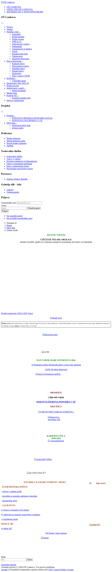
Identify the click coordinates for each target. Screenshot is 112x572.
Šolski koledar (18, 37)
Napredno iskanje (8, 565)
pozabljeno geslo (10, 519)
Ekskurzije (16, 73)
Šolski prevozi (13, 86)
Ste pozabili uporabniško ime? (20, 218)
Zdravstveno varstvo (21, 44)
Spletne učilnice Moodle (17, 179)
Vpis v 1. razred (13, 159)
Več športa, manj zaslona (56, 533)
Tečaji (14, 51)
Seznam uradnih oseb (21, 98)
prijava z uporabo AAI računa (16, 510)
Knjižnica (11, 78)
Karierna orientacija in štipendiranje (22, 161)
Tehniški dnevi (18, 68)
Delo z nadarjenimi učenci (18, 166)
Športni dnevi (18, 71)
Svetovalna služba (14, 156)
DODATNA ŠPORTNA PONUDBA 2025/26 (32, 118)
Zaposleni (16, 34)
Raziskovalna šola (20, 54)
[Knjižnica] (16, 79)
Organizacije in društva (22, 49)
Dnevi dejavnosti (14, 61)
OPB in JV (17, 41)
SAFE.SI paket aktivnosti (56, 369)
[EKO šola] (16, 123)
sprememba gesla (9, 501)
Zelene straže (17, 128)
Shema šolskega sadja (16, 141)
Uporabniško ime (8, 203)
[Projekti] (14, 116)
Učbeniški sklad (19, 81)
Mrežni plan (12, 93)
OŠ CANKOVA (14, 7)
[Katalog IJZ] (18, 96)
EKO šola (11, 123)
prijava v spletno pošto (12, 491)
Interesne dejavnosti (20, 59)
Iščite (3, 557)
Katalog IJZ (12, 95)
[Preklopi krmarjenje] (2, 111)
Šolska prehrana (13, 138)
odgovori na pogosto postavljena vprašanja (21, 514)
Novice (10, 27)
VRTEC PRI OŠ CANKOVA (20, 9)
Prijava (5, 211)
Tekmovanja (17, 56)
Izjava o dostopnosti (15, 100)
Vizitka (10, 29)
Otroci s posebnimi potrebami (19, 164)
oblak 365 (7, 528)
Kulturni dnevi (18, 63)
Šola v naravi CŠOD (21, 76)
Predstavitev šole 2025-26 (18, 83)
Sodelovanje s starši (15, 88)
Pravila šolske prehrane (16, 143)
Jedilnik (10, 146)
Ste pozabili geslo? (15, 216)
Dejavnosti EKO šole (21, 125)
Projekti (10, 116)
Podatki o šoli (12, 32)
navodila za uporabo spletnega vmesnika (19, 496)
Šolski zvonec (18, 39)
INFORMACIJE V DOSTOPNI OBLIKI (25, 12)
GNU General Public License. (61, 569)
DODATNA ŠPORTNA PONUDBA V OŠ (56, 402)
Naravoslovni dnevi (20, 66)
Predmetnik (17, 46)
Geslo (3, 205)
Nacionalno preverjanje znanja (20, 168)
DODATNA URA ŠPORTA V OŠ (27, 120)
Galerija (10, 190)
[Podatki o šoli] (19, 32)
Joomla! (4, 569)
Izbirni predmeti (19, 90)
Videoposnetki (13, 192)
